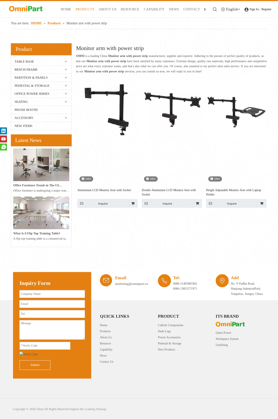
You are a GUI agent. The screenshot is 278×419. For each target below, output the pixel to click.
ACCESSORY (24, 118)
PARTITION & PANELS (31, 77)
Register (266, 9)
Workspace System (227, 339)
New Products (166, 349)
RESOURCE (130, 9)
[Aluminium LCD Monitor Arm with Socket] (107, 109)
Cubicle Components (170, 325)
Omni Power (223, 332)
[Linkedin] (3, 130)
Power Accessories (169, 337)
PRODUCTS (85, 9)
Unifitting (222, 345)
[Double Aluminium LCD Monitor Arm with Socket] (172, 109)
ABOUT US (107, 9)
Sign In (254, 9)
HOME (66, 9)
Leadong (89, 409)
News (103, 355)
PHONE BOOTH (26, 110)
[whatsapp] (3, 147)
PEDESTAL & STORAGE (32, 85)
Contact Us (106, 361)
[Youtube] (3, 138)
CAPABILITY (154, 9)
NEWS (174, 9)
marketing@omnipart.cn (131, 283)
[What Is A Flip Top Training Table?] (41, 228)
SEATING (21, 101)
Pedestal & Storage (169, 343)
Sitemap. (101, 409)
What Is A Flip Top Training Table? (36, 233)
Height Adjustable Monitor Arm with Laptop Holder (233, 192)
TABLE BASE (24, 61)
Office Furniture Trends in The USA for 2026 (37, 185)
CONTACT (191, 9)
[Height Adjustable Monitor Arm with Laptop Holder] (236, 109)
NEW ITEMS (23, 126)
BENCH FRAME (26, 69)
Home (103, 325)
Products (105, 331)
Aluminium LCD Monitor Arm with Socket (104, 190)
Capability (106, 349)
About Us (106, 337)
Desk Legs (164, 331)
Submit (35, 365)
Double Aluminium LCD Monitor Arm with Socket (169, 192)
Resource (105, 343)
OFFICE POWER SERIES (32, 93)
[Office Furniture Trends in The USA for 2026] (41, 180)
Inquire (103, 203)
